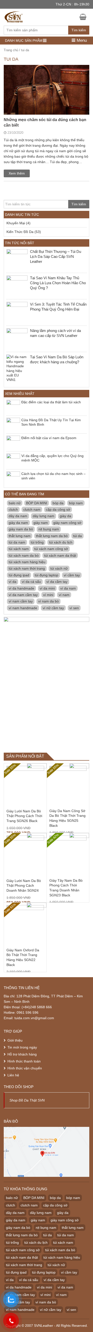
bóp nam (76, 503)
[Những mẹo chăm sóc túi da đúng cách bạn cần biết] (46, 107)
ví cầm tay (72, 575)
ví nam (64, 595)
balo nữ (15, 503)
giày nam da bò (21, 529)
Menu (81, 40)
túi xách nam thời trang (27, 568)
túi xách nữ (59, 568)
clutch (13, 509)
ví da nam (68, 588)
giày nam (40, 523)
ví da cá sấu (31, 582)
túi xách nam (19, 549)
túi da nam (17, 542)
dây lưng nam (43, 516)
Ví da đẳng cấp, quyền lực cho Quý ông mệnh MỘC (52, 458)
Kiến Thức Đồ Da (19, 232)
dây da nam (18, 516)
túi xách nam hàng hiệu (27, 562)
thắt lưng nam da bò (52, 536)
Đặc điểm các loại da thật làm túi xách (51, 402)
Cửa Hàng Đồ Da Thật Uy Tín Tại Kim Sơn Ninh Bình (51, 422)
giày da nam (18, 523)
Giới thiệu (15, 1040)
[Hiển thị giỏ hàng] (84, 16)
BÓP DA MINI (36, 503)
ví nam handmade (23, 608)
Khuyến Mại (15, 223)
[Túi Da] (14, 16)
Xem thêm (17, 173)
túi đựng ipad (19, 575)
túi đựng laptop (46, 575)
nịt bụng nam (48, 529)
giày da (65, 516)
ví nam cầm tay (21, 601)
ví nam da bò (48, 601)
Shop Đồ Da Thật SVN (27, 1100)
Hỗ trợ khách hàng (22, 1054)
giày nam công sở (67, 523)
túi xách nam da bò (24, 555)
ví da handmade (21, 588)
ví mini (48, 595)
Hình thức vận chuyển (24, 1068)
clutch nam (31, 509)
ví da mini (47, 588)
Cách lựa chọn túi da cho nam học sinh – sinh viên (53, 476)
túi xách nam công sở (51, 549)
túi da (77, 536)
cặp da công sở (58, 509)
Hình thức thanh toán (24, 1061)
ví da (12, 582)
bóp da (58, 503)
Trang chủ (11, 50)
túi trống (37, 542)
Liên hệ (13, 1075)
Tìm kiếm (78, 30)
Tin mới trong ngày (22, 1047)
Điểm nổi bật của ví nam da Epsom (48, 438)
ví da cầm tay (56, 582)
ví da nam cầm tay (23, 595)
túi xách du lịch (60, 542)
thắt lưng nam (20, 536)
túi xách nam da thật (60, 555)
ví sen (74, 608)
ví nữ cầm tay (53, 608)
